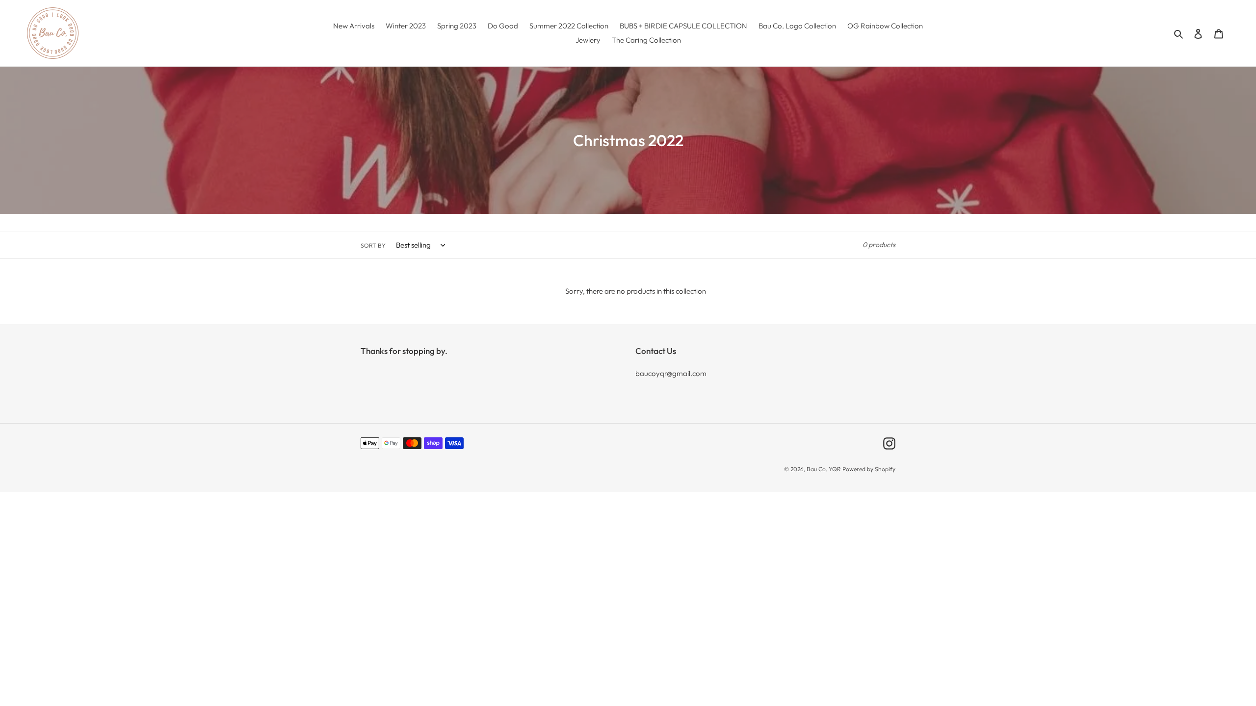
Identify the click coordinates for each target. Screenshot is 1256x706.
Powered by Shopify (868, 469)
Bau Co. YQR (824, 469)
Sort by (373, 245)
